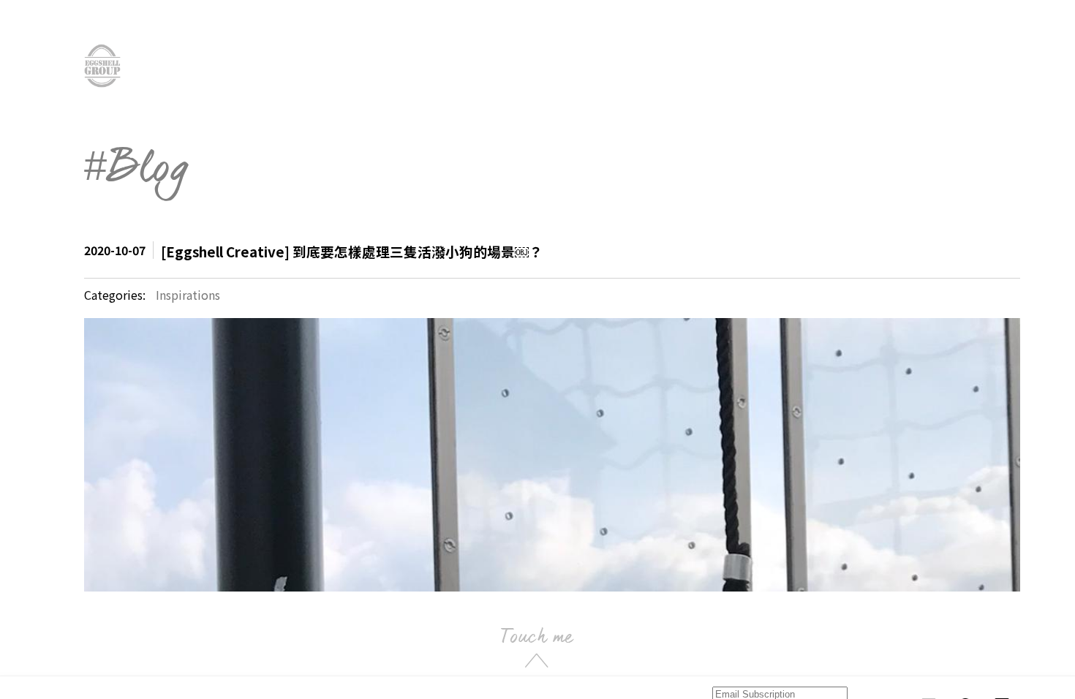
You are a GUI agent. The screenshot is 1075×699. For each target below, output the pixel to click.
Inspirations (188, 294)
